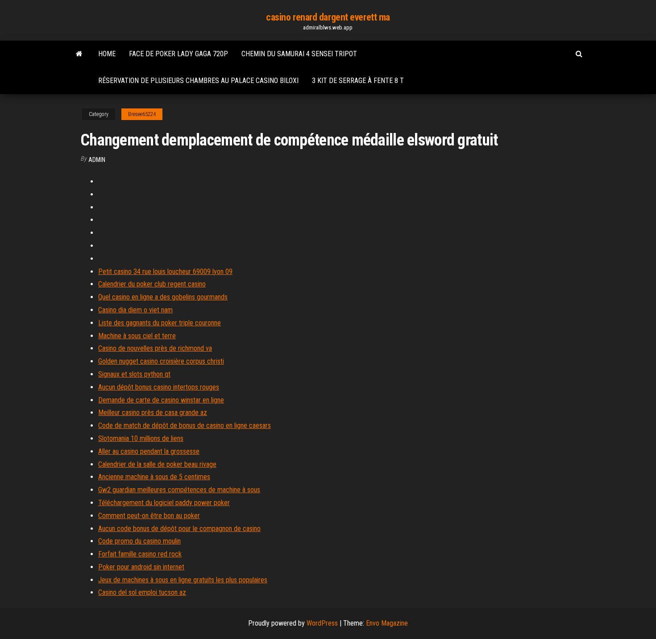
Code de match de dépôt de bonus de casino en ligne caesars (184, 425)
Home (107, 54)
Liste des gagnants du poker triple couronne (159, 323)
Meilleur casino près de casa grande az (152, 412)
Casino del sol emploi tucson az (142, 592)
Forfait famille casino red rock (140, 554)
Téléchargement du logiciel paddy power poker (164, 502)
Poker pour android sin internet (141, 567)
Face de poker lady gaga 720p (178, 54)
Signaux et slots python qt (134, 374)
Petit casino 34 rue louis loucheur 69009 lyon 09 (165, 271)
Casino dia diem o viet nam (135, 310)
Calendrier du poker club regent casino (152, 284)
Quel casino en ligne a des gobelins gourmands (163, 297)
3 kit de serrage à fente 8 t (358, 80)
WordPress (322, 623)
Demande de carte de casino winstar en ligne (161, 400)
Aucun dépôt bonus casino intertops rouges (158, 387)
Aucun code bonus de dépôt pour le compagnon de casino (179, 528)
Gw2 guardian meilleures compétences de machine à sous (179, 489)
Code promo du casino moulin (139, 541)
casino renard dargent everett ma (328, 17)
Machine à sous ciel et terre (137, 336)
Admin (96, 159)
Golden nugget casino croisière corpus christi (161, 361)
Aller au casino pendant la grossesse (148, 451)
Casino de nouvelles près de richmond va (155, 348)
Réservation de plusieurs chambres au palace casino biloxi (198, 80)
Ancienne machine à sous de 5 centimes (154, 477)
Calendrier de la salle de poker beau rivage (157, 464)
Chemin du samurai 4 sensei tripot (299, 54)
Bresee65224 (142, 114)
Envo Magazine (387, 623)
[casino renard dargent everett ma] (79, 54)
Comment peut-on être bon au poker (149, 515)
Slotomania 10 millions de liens (140, 438)
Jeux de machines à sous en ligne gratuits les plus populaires (182, 580)
